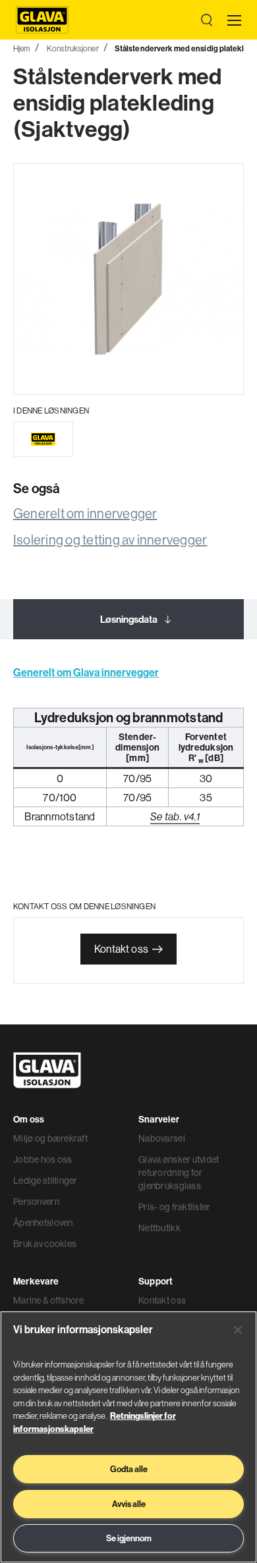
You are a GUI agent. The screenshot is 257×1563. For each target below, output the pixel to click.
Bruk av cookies (44, 1244)
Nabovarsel (161, 1138)
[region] (128, 1437)
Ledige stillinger (45, 1180)
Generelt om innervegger (85, 513)
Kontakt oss (121, 948)
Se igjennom (129, 1538)
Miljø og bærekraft (50, 1138)
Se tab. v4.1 (175, 816)
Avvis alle (129, 1503)
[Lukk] (237, 1329)
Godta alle (129, 1469)
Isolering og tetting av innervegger (110, 539)
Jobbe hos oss (42, 1159)
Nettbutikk (159, 1228)
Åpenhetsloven (43, 1223)
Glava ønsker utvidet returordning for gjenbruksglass (178, 1172)
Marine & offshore (48, 1300)
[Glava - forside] (42, 20)
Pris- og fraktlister (174, 1207)
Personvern (36, 1201)
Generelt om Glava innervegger (86, 672)
